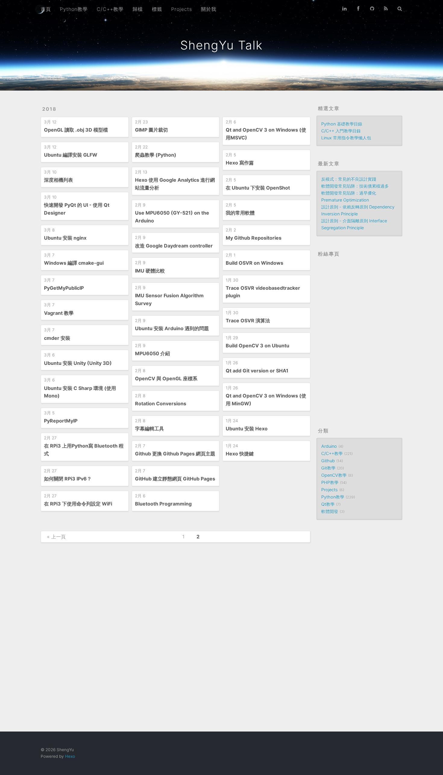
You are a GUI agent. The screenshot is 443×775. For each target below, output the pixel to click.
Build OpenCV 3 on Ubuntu (257, 346)
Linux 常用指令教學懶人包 (346, 137)
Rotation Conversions (160, 403)
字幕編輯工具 (149, 429)
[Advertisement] (359, 625)
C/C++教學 (110, 9)
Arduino (329, 446)
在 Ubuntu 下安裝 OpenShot (258, 188)
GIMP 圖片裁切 (151, 130)
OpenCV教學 (334, 475)
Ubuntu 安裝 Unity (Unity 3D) (78, 363)
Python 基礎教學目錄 (341, 123)
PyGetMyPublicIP (64, 288)
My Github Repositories (253, 238)
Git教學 (328, 467)
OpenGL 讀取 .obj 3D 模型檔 (76, 130)
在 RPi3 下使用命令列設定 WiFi (78, 504)
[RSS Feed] (386, 8)
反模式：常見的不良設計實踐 (348, 179)
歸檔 (138, 9)
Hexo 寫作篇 (240, 163)
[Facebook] (358, 8)
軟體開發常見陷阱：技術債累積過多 (355, 186)
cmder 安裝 (57, 338)
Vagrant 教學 (59, 313)
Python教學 (74, 9)
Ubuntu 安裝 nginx (65, 238)
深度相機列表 (58, 180)
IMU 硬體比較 (150, 271)
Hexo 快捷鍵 (240, 454)
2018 (49, 109)
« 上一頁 (56, 537)
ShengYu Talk (221, 45)
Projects (181, 9)
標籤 (157, 9)
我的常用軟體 (240, 213)
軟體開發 (329, 511)
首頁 (46, 9)
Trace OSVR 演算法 (248, 320)
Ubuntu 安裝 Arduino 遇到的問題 (172, 328)
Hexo (70, 756)
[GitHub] (372, 8)
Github (328, 460)
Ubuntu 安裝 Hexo (247, 429)
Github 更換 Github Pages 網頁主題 (175, 454)
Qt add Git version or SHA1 (257, 371)
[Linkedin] (344, 8)
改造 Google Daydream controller (174, 246)
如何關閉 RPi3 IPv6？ (68, 479)
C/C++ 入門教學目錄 (341, 130)
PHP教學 (329, 482)
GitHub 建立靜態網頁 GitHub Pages (175, 479)
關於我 (208, 9)
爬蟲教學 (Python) (155, 155)
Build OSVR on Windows (254, 263)
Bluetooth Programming (163, 504)
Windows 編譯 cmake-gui (74, 263)
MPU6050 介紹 (152, 353)
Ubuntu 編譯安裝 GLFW (70, 155)
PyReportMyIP (60, 421)
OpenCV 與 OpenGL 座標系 (166, 378)
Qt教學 (328, 504)
